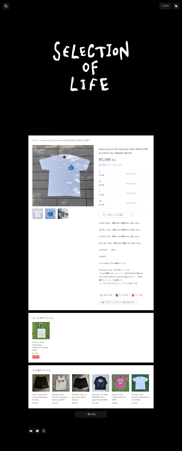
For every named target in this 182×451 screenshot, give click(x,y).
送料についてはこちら (112, 165)
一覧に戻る (91, 414)
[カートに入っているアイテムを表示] (176, 6)
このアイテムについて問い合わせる (120, 302)
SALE (49, 129)
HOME (31, 129)
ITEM (41, 129)
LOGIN (165, 6)
